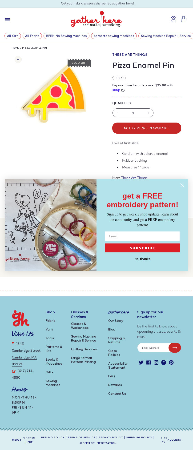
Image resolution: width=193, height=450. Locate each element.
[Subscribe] (175, 348)
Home (16, 48)
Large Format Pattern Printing (83, 360)
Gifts (49, 372)
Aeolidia (174, 440)
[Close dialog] (182, 185)
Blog (111, 329)
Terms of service (81, 437)
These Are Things (130, 55)
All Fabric (32, 35)
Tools (50, 338)
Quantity (122, 103)
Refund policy (52, 437)
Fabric (50, 321)
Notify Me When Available (146, 128)
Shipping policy (139, 437)
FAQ (111, 376)
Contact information (98, 443)
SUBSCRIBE (142, 248)
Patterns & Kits (54, 349)
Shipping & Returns (116, 340)
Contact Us (117, 394)
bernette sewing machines (114, 35)
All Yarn (12, 35)
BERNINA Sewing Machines (66, 35)
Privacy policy (111, 437)
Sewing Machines (53, 383)
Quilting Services (84, 349)
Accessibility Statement (118, 366)
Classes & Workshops (79, 326)
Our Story (115, 321)
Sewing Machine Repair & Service (83, 338)
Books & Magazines (54, 362)
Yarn (49, 329)
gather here (29, 440)
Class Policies (114, 353)
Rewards (115, 385)
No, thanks (142, 258)
